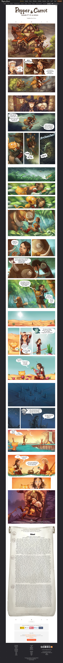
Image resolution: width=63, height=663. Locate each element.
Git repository (31, 637)
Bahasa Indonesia (39, 3)
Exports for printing (31, 636)
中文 (8, 3)
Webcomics (22, 1)
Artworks (26, 1)
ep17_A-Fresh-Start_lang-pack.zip (34, 635)
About (48, 1)
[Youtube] (50, 647)
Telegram (46, 654)
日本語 (26, 3)
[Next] (41, 22)
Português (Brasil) (17, 3)
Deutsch (33, 3)
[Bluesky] (44, 647)
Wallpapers (31, 649)
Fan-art (30, 1)
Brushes (31, 648)
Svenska (49, 3)
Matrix (47, 653)
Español (11, 3)
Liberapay (31, 651)
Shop (51, 1)
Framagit (31, 645)
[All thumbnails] (31, 22)
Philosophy (35, 1)
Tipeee (31, 653)
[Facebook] (46, 647)
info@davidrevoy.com (48, 649)
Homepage (16, 645)
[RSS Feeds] (52, 647)
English (5, 3)
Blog (55, 1)
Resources (44, 1)
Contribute (39, 1)
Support (60, 1)
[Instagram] (48, 647)
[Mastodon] (42, 647)
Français (29, 3)
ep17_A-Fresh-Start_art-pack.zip (33, 634)
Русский (22, 3)
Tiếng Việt (44, 3)
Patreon (31, 652)
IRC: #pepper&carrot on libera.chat (46, 652)
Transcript (31, 621)
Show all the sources (31, 639)
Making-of (31, 647)
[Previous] (21, 22)
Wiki (31, 646)
